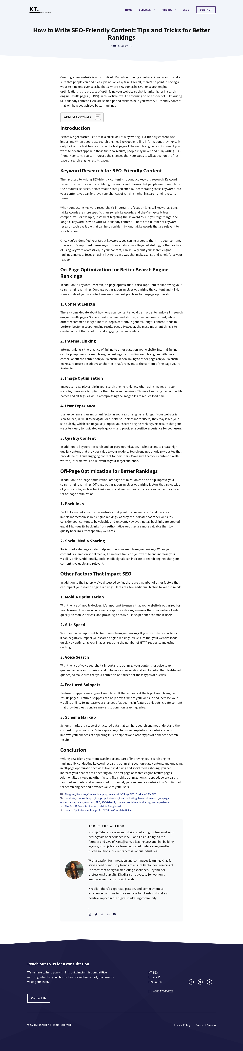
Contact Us (38, 998)
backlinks (70, 798)
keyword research (148, 798)
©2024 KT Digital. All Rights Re (45, 1025)
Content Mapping (97, 794)
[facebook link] (209, 982)
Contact (206, 9)
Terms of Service (206, 1025)
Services (145, 9)
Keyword (114, 794)
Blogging (70, 794)
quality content (86, 802)
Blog (186, 9)
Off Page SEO (127, 794)
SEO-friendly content (113, 802)
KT (132, 45)
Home (128, 9)
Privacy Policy (182, 1025)
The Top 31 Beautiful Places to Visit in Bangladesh (93, 806)
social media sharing (138, 802)
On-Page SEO (143, 794)
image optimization (106, 798)
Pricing (167, 9)
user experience (160, 802)
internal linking (128, 798)
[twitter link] (200, 982)
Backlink (81, 794)
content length (85, 798)
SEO (154, 794)
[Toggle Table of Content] (96, 117)
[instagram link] (191, 982)
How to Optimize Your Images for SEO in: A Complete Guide (98, 810)
